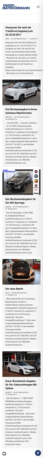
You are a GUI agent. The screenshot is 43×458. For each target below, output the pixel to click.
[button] (4, 453)
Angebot (8, 207)
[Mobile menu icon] (38, 6)
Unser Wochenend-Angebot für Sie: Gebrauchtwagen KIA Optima (21, 385)
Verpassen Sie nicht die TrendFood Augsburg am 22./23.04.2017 (19, 31)
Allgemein (8, 117)
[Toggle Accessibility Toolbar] (38, 453)
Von (19, 39)
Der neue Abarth (14, 288)
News (7, 39)
